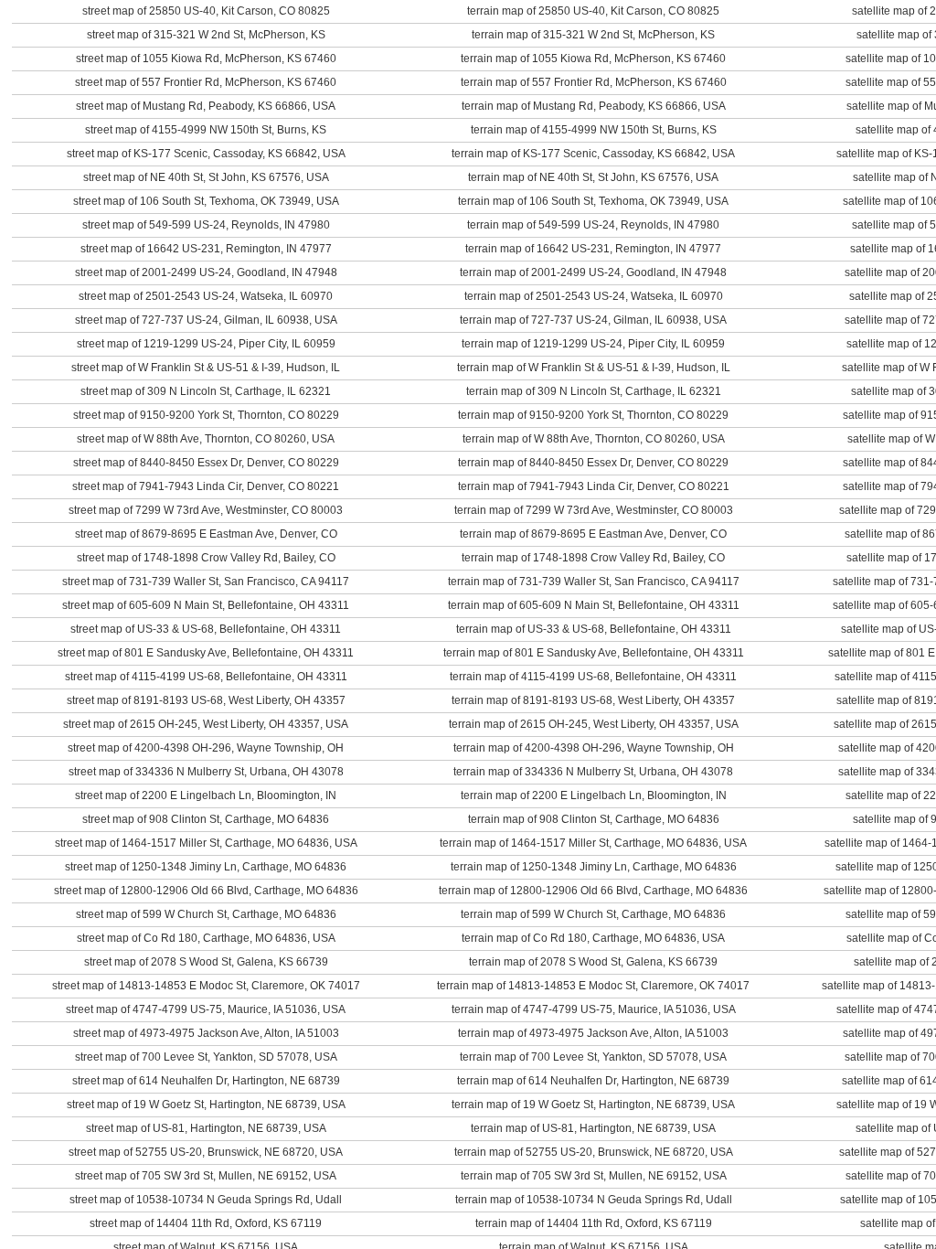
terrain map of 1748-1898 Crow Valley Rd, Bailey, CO (593, 557)
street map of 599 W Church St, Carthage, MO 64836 (206, 914)
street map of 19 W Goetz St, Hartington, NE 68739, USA (206, 1104)
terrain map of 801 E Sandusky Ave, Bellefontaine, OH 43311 (593, 652)
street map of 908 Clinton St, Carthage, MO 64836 (205, 819)
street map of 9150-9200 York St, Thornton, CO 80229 (206, 415)
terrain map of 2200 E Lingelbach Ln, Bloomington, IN (594, 795)
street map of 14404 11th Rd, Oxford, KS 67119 (206, 1223)
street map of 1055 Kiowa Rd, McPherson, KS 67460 (206, 58)
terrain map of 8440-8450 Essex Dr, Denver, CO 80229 (593, 462)
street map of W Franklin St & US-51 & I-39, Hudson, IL (205, 367)
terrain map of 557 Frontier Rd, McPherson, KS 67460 (594, 82)
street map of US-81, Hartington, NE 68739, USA (206, 1128)
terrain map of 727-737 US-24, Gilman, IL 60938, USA (593, 320)
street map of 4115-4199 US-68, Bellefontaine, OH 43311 (206, 676)
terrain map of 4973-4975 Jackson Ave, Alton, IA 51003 (593, 1033)
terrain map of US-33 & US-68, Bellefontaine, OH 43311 (593, 629)
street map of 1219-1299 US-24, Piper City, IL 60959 (206, 343)
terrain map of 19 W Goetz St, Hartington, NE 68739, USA (593, 1104)
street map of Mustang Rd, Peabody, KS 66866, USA (205, 106)
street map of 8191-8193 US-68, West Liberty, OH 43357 (206, 700)
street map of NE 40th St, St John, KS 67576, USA (206, 177)
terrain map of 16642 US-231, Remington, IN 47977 (593, 248)
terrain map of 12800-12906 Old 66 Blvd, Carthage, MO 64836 (593, 890)
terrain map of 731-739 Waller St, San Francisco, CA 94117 (593, 581)
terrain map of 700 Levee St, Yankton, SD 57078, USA (593, 1057)
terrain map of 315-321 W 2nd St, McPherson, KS (593, 34)
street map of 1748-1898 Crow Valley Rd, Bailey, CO (206, 557)
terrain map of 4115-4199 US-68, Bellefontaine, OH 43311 (593, 676)
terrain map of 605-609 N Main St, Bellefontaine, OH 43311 (593, 605)
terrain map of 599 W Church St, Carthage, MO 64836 (593, 914)
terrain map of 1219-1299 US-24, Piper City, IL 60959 (593, 343)
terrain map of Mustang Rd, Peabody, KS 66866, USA (594, 106)
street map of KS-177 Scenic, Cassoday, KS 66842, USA (206, 153)
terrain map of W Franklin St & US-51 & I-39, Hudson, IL (593, 367)
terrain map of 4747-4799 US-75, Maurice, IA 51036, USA (594, 1009)
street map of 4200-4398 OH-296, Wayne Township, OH (206, 748)
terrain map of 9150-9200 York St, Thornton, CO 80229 (593, 415)
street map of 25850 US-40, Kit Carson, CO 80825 (206, 11)
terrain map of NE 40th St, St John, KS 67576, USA (593, 177)
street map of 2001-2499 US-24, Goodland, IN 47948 (206, 272)
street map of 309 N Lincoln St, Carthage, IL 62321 (205, 391)
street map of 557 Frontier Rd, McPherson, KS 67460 (205, 82)
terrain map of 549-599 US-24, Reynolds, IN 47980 (593, 225)
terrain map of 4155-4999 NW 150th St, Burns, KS (594, 129)
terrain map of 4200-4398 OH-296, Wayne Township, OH (593, 748)
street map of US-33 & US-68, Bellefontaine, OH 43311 (205, 629)
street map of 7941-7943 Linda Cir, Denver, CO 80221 (205, 486)
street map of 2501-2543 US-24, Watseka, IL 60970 (206, 296)
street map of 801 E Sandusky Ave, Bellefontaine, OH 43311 (206, 652)
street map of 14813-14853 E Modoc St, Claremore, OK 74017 (206, 985)
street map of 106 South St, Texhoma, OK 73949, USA (206, 201)
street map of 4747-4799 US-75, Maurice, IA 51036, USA (206, 1009)
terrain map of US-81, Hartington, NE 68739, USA (593, 1128)
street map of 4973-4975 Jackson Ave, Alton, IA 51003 (206, 1033)
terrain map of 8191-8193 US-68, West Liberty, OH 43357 (593, 700)
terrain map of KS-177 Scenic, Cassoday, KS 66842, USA (593, 153)
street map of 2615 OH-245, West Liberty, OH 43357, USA (205, 724)
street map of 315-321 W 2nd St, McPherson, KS (206, 34)
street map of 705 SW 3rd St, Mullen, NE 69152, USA (205, 1175)
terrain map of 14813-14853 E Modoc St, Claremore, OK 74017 (593, 985)
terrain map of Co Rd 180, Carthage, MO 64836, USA (593, 938)
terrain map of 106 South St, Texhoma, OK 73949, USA (593, 201)
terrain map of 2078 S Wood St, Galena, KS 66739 (593, 961)
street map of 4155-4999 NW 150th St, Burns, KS (205, 129)
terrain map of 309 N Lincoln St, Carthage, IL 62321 (593, 391)
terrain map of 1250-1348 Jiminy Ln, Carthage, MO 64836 (594, 866)
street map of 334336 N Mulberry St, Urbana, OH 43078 (206, 771)
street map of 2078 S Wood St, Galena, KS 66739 (206, 961)
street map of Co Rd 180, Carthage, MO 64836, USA (206, 938)
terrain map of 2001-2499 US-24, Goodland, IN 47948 (593, 272)
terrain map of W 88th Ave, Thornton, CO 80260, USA (594, 438)
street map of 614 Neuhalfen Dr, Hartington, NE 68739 (206, 1080)
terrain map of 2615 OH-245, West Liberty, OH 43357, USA (594, 724)
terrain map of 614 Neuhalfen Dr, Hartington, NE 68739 (593, 1080)
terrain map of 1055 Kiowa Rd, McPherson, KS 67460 (593, 58)
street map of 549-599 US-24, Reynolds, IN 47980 (206, 225)
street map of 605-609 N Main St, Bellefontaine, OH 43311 (205, 605)
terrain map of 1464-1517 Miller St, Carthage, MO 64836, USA (593, 843)
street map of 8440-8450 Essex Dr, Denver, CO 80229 (206, 462)
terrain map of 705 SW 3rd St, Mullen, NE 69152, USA (594, 1175)
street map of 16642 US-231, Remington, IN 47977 (206, 248)
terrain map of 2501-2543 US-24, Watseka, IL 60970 (593, 296)
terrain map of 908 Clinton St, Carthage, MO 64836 (593, 819)
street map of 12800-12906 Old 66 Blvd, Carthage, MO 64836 (206, 890)
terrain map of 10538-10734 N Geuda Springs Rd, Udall (593, 1199)
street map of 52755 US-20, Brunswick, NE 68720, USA (206, 1152)
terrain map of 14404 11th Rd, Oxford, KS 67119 (593, 1223)
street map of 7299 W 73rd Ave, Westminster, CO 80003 (206, 510)
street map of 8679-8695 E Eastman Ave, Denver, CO (206, 534)
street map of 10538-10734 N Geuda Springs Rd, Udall (205, 1199)
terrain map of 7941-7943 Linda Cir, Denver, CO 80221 (593, 486)
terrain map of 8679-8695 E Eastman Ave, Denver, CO (593, 534)
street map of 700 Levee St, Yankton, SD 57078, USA (206, 1057)
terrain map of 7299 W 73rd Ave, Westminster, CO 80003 (593, 510)
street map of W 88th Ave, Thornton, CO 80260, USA (206, 438)
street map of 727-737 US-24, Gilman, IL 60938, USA (206, 320)
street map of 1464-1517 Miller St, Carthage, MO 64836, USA (206, 843)
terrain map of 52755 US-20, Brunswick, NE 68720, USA (593, 1152)
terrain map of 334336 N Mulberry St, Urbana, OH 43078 (593, 771)
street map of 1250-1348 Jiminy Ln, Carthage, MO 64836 (205, 866)
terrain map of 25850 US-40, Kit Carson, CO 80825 (593, 11)
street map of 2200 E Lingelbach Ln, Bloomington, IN (205, 795)
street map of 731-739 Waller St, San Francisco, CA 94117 (205, 581)
